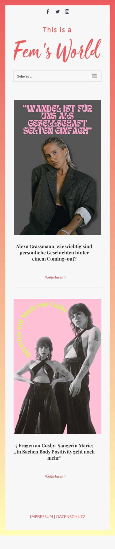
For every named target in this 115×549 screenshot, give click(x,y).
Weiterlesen (54, 277)
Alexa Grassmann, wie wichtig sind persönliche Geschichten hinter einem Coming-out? (54, 252)
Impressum (41, 516)
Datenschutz (70, 516)
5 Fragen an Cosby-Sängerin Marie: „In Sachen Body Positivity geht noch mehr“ (54, 451)
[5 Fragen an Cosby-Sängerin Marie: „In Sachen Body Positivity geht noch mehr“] (57, 366)
